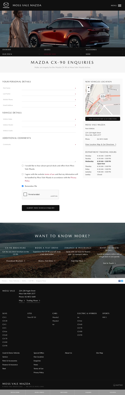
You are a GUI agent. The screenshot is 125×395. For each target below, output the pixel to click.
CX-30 (4, 321)
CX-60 (4, 335)
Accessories (91, 50)
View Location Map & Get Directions (103, 119)
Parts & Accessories (9, 361)
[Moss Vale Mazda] (6, 5)
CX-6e (4, 331)
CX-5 (4, 324)
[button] (102, 97)
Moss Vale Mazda (27, 5)
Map (21, 300)
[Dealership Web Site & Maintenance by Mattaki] (118, 385)
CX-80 (4, 342)
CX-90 (31, 281)
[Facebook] (119, 281)
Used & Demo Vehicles (11, 353)
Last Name (6, 94)
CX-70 (4, 339)
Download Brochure (14, 261)
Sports (105, 313)
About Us (68, 353)
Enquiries (37, 361)
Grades (47, 50)
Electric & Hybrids (87, 313)
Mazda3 (55, 321)
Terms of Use (38, 369)
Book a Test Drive (46, 261)
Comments (7, 144)
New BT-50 (31, 317)
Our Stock (7, 54)
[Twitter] (122, 281)
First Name (6, 88)
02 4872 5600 (102, 139)
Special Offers (39, 353)
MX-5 (104, 317)
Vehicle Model (8, 125)
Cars (54, 313)
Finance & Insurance (10, 365)
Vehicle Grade (8, 131)
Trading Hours (32, 300)
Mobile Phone (8, 99)
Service (5, 357)
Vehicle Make (7, 119)
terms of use (50, 174)
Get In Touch (108, 263)
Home (4, 281)
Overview (6, 50)
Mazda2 (55, 317)
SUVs (24, 281)
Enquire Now (50, 54)
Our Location (39, 357)
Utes (29, 313)
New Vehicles (14, 281)
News (36, 365)
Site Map (99, 353)
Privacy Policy (39, 372)
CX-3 (4, 317)
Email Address (8, 105)
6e (53, 324)
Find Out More (77, 261)
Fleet (4, 369)
